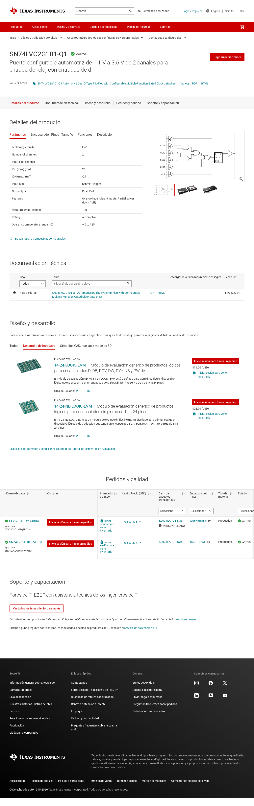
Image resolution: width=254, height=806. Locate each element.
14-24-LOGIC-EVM (70, 365)
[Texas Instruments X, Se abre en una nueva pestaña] (225, 684)
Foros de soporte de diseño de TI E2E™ (94, 689)
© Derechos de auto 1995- (29, 789)
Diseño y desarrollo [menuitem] (68, 26)
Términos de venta (100, 780)
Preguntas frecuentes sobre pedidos (155, 704)
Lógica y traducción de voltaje (39, 37)
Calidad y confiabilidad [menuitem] (103, 26)
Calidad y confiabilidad (85, 718)
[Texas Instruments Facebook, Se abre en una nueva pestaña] (210, 684)
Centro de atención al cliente (88, 704)
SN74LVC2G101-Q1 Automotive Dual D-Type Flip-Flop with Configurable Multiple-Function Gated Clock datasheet (107, 83)
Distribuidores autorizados (149, 711)
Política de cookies (42, 780)
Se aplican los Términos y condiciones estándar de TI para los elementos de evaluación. (63, 448)
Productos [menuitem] (16, 26)
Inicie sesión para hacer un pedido (215, 361)
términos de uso (186, 619)
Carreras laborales (21, 689)
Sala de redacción (20, 697)
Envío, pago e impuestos (147, 697)
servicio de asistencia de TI (140, 627)
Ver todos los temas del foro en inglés (36, 608)
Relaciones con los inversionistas (30, 718)
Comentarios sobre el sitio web (190, 780)
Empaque (77, 711)
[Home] (37, 10)
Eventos (14, 711)
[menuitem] (242, 27)
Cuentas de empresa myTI (149, 689)
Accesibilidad (18, 780)
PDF (194, 83)
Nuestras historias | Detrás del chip (31, 704)
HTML (205, 83)
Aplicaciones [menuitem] (39, 26)
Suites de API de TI (144, 682)
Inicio (13, 37)
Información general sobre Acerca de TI (34, 682)
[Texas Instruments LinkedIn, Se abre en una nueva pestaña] (196, 697)
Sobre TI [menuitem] (165, 26)
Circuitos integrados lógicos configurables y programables (103, 37)
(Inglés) (184, 83)
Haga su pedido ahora (227, 57)
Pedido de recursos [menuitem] (138, 26)
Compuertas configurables (165, 37)
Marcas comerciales (154, 780)
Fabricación (17, 725)
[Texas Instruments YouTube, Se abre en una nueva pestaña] (225, 697)
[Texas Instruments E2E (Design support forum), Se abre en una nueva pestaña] (210, 697)
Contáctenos (79, 682)
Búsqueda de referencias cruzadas (92, 697)
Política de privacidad (71, 780)
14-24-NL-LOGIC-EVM (73, 406)
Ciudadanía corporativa (24, 732)
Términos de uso (127, 780)
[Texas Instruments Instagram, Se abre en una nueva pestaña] (196, 684)
